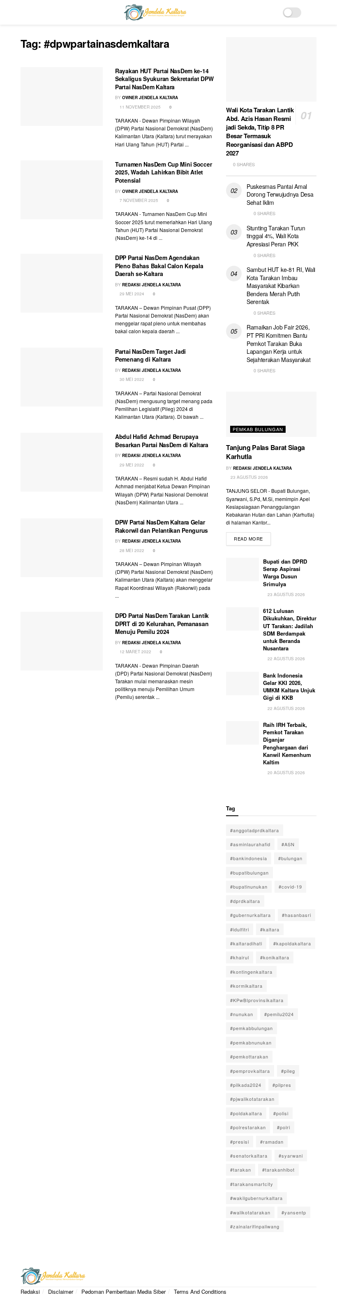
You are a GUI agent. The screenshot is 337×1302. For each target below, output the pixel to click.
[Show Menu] (24, 12)
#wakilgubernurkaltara (256, 1198)
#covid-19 (290, 886)
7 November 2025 (138, 200)
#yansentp (294, 1212)
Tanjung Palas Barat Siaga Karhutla (265, 452)
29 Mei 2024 (131, 294)
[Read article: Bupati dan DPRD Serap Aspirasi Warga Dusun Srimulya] (242, 569)
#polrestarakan (248, 1127)
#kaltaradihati (246, 943)
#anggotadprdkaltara (254, 830)
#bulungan (290, 858)
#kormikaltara (246, 985)
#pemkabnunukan (251, 1042)
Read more (252, 537)
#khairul (239, 957)
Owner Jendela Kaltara (150, 97)
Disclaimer (60, 1291)
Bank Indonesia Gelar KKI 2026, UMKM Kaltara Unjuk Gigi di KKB (289, 686)
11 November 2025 (139, 107)
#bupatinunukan (249, 886)
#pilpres (281, 1085)
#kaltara (269, 929)
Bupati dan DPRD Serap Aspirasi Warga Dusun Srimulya (285, 572)
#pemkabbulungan (251, 1028)
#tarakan (240, 1169)
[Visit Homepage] (155, 12)
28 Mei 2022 (131, 550)
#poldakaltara (246, 1113)
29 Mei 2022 (131, 465)
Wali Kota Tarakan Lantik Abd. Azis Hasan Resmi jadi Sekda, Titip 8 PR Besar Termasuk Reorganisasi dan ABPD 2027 (260, 131)
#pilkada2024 (245, 1085)
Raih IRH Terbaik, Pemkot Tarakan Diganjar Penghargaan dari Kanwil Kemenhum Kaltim (287, 743)
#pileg (288, 1071)
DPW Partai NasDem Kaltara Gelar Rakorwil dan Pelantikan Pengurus (161, 526)
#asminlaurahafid (250, 844)
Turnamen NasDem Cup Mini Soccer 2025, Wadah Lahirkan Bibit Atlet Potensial (163, 172)
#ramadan (272, 1141)
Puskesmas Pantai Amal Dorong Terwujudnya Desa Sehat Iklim (280, 194)
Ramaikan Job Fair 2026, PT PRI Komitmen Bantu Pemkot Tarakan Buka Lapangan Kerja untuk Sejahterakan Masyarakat (279, 343)
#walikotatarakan (250, 1212)
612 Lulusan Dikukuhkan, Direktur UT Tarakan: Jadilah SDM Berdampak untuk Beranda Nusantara (289, 629)
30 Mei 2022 (131, 379)
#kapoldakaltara (292, 943)
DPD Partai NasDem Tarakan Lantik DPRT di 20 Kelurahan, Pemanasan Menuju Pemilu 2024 (162, 623)
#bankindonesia (248, 858)
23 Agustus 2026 (248, 477)
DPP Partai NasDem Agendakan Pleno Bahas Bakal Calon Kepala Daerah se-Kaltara (159, 265)
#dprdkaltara (245, 901)
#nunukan (241, 1014)
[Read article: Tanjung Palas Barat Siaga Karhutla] (271, 414)
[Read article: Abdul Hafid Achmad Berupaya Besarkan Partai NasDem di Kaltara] (62, 462)
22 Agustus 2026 (285, 658)
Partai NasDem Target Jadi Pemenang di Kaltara (150, 355)
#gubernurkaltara (250, 915)
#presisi (239, 1141)
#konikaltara (274, 957)
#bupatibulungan (249, 872)
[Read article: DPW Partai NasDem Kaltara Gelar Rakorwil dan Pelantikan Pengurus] (62, 547)
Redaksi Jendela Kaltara (151, 285)
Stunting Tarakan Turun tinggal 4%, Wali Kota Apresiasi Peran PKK (276, 236)
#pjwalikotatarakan (252, 1098)
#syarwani (291, 1155)
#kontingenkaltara (251, 971)
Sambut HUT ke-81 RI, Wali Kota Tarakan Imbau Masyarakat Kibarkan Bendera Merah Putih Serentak (281, 285)
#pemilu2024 (279, 1014)
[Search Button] (312, 12)
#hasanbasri (296, 915)
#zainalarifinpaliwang (254, 1226)
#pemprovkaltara (250, 1071)
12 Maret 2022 (134, 651)
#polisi (281, 1113)
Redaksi (30, 1291)
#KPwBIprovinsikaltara (257, 1000)
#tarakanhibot (278, 1169)
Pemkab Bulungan (258, 429)
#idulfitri (239, 929)
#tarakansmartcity (251, 1184)
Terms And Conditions (200, 1291)
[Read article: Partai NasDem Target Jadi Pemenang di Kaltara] (62, 377)
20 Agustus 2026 (285, 772)
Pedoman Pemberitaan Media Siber (123, 1291)
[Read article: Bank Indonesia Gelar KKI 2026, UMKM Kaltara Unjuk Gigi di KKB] (242, 683)
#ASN (288, 844)
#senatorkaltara (249, 1155)
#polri (283, 1127)
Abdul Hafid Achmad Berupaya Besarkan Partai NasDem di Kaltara (161, 440)
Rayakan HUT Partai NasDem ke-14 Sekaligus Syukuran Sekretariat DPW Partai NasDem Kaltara (164, 79)
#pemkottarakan (249, 1056)
